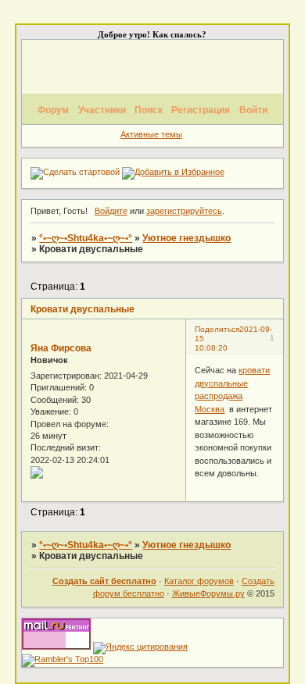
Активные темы (151, 134)
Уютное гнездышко (186, 238)
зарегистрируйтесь (184, 211)
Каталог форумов (199, 581)
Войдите (111, 211)
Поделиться (217, 329)
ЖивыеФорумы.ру (208, 593)
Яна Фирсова (61, 348)
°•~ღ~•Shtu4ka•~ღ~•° (85, 238)
